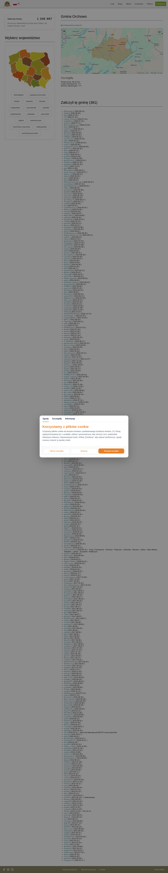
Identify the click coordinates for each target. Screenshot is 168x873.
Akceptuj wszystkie (111, 451)
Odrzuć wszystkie (56, 451)
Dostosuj (84, 451)
